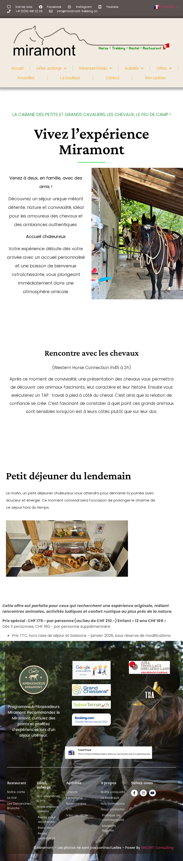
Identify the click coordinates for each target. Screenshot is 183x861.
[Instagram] (143, 793)
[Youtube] (152, 793)
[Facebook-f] (134, 793)
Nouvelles (25, 77)
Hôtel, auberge (48, 68)
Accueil (17, 68)
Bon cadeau (155, 77)
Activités (132, 68)
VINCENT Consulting (157, 847)
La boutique (70, 77)
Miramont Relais (93, 68)
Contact (112, 77)
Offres (162, 68)
